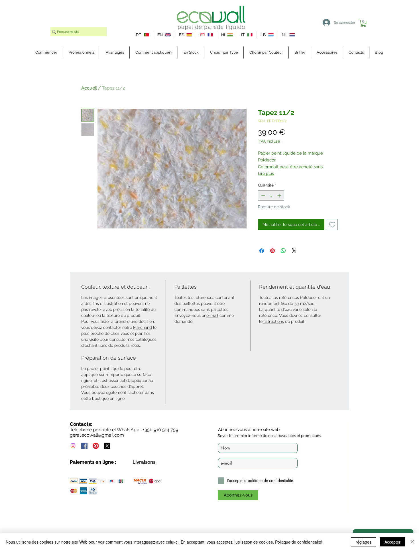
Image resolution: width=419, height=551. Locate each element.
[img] (74, 481)
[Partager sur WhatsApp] (283, 250)
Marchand (142, 327)
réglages (363, 542)
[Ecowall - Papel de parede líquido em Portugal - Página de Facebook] (84, 446)
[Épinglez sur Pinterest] (272, 250)
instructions (273, 321)
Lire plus (266, 173)
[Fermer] (412, 541)
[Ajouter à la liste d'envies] (332, 224)
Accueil (89, 88)
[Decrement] (262, 195)
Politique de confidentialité (298, 542)
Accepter (392, 542)
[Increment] (279, 195)
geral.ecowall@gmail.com (97, 435)
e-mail (212, 315)
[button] (363, 23)
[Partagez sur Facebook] (261, 250)
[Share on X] (294, 250)
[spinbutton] (271, 195)
